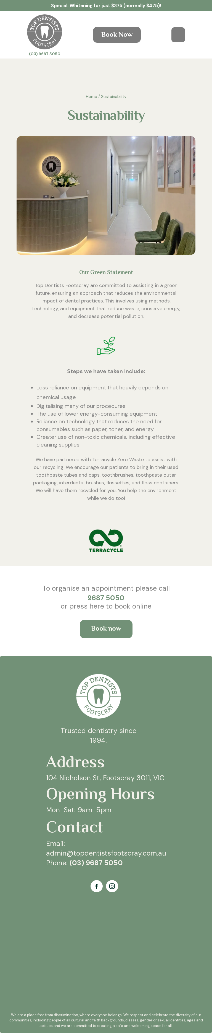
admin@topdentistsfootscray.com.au (106, 853)
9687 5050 (106, 597)
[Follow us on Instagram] (112, 886)
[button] (178, 34)
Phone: (84, 862)
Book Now (116, 35)
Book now (106, 629)
